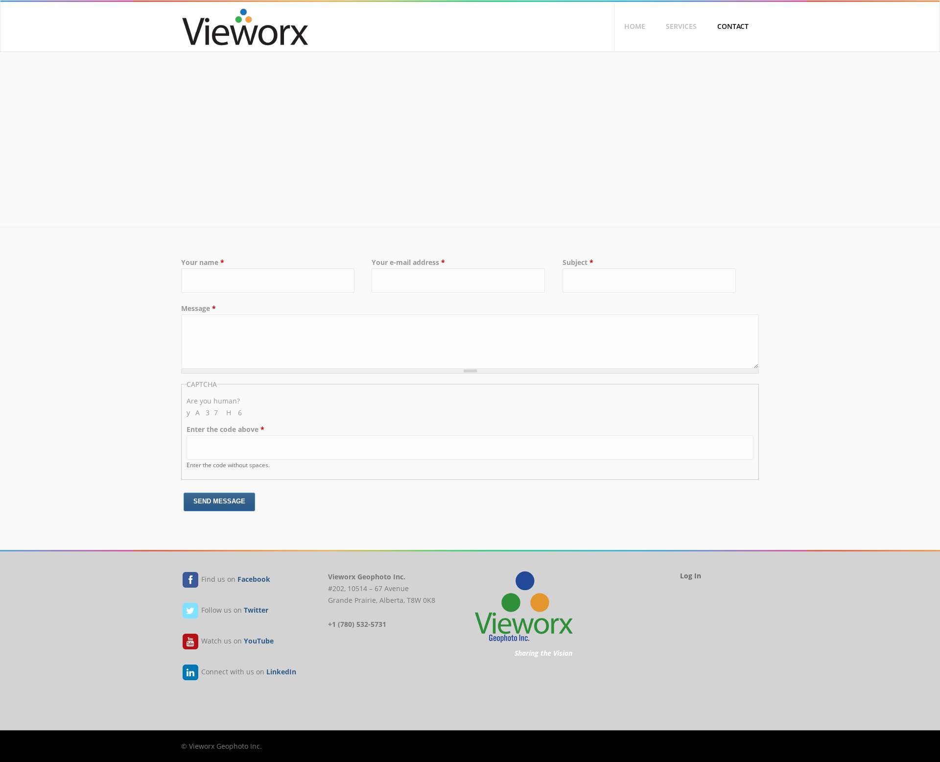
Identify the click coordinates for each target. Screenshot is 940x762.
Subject (578, 262)
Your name (202, 262)
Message (198, 308)
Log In (690, 575)
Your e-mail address (408, 262)
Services (681, 26)
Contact (733, 26)
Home (634, 26)
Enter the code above (225, 429)
